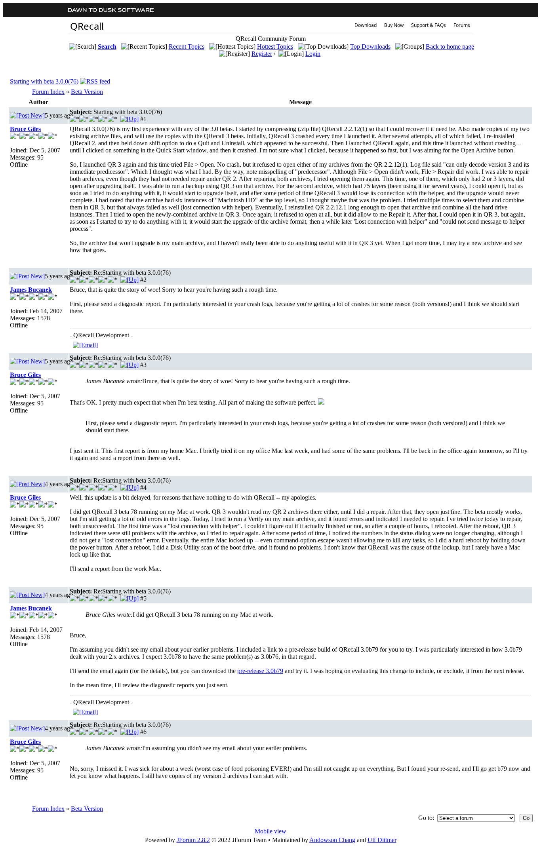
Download (365, 25)
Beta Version (87, 91)
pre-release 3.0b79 (260, 670)
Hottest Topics (275, 46)
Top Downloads (370, 46)
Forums (461, 25)
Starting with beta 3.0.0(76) (44, 81)
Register (261, 53)
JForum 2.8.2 (193, 840)
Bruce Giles (25, 128)
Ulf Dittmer (382, 840)
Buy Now (394, 25)
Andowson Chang (332, 840)
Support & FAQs (428, 25)
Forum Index (48, 91)
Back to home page (450, 46)
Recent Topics (186, 46)
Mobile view (270, 831)
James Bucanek (31, 289)
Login (312, 53)
